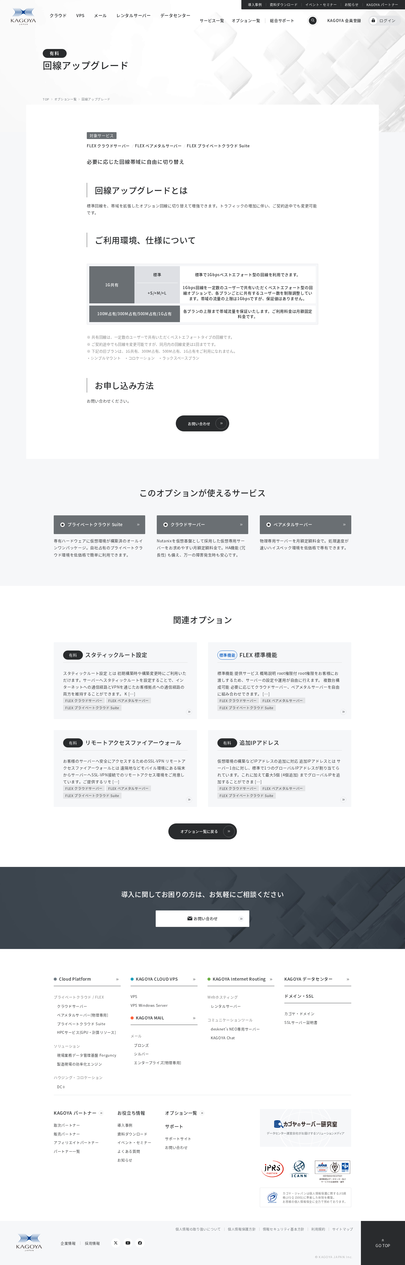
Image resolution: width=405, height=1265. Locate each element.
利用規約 (318, 1229)
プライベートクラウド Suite (95, 524)
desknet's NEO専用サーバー (235, 1029)
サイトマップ (342, 1229)
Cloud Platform (75, 979)
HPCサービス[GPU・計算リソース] (86, 1032)
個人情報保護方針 (242, 1229)
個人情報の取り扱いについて (198, 1229)
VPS (134, 996)
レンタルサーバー (226, 1006)
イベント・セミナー (321, 4)
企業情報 (68, 1243)
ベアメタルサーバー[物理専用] (82, 1015)
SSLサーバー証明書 (301, 1022)
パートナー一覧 (67, 1151)
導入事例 (255, 4)
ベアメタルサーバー (293, 524)
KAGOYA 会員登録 (344, 20)
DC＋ (61, 1086)
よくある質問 (128, 1151)
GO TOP (383, 1245)
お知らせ (352, 4)
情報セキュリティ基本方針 (283, 1229)
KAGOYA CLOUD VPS (157, 979)
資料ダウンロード (284, 4)
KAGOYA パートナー (382, 4)
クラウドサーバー (188, 524)
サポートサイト (178, 1138)
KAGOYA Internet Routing (239, 979)
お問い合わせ (199, 423)
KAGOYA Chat (223, 1037)
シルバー (141, 1053)
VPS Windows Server (149, 1005)
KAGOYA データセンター (308, 979)
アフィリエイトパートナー (76, 1142)
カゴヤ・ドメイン (299, 1013)
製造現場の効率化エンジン (79, 1064)
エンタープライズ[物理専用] (157, 1062)
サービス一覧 (212, 20)
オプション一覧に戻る (199, 831)
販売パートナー (67, 1133)
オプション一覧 (246, 20)
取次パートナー (67, 1125)
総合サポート (282, 20)
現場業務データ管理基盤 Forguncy (87, 1055)
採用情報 (92, 1243)
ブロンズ (141, 1045)
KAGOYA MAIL (150, 1018)
